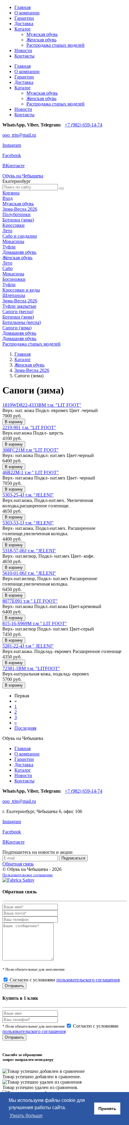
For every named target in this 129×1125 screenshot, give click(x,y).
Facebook (11, 155)
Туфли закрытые (19, 306)
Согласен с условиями (65, 979)
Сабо (7, 268)
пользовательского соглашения (88, 979)
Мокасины (13, 241)
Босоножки (14, 279)
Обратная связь (18, 863)
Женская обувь (41, 39)
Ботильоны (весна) (21, 322)
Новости (23, 50)
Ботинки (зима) (18, 219)
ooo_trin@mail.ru (19, 135)
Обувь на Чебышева (22, 175)
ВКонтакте (13, 165)
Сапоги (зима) (17, 327)
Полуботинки (16, 214)
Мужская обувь (42, 34)
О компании (27, 12)
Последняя (25, 728)
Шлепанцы (13, 295)
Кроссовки (13, 225)
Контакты (24, 55)
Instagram (11, 145)
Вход (7, 198)
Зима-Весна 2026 (19, 209)
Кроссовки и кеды (21, 289)
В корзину (14, 422)
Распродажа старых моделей (55, 45)
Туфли (9, 246)
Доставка (23, 23)
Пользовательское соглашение (27, 875)
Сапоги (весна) (17, 311)
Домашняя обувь (19, 252)
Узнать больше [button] (26, 1115)
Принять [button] (107, 1108)
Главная (22, 7)
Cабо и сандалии (19, 236)
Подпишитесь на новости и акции (37, 852)
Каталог (22, 28)
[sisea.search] (61, 188)
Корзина (11, 192)
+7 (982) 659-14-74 (83, 124)
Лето (7, 230)
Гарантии (24, 18)
